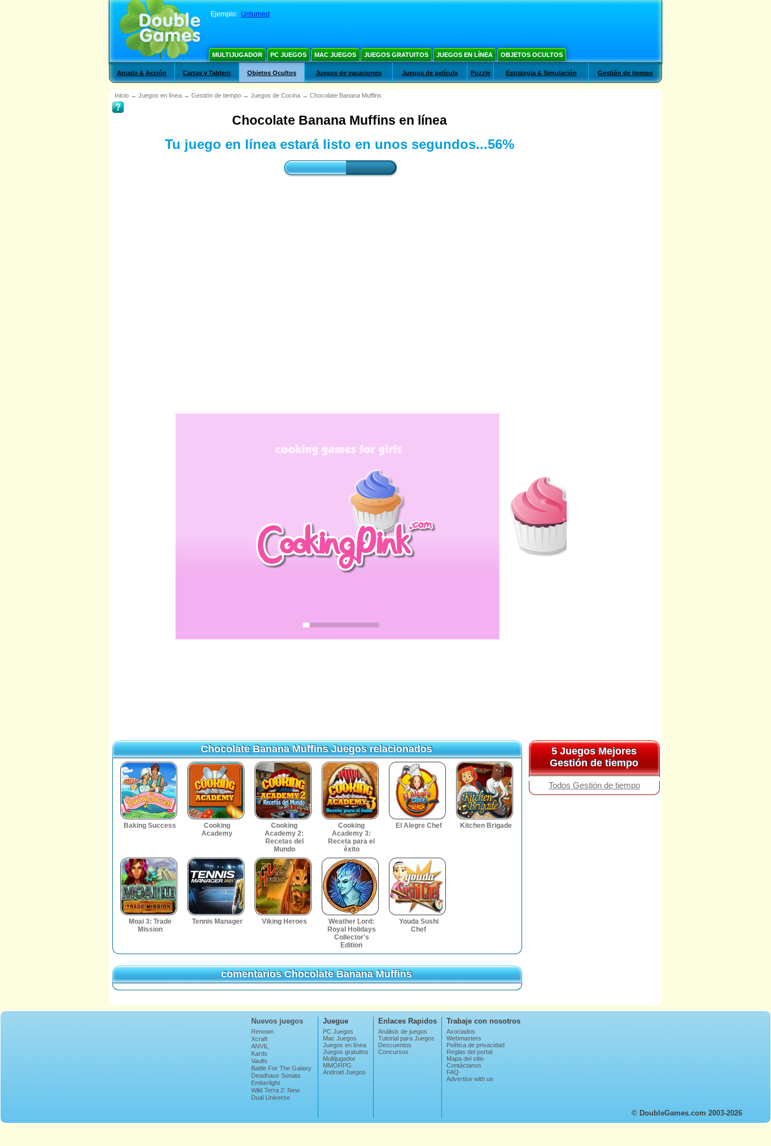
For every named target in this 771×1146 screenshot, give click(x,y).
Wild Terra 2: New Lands (275, 1093)
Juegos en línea (464, 54)
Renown (262, 1031)
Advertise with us (469, 1078)
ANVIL (260, 1046)
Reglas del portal (469, 1051)
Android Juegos (344, 1072)
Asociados (460, 1031)
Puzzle (480, 72)
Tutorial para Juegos (406, 1038)
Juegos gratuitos (396, 54)
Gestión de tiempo (625, 72)
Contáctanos (463, 1065)
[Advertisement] (339, 284)
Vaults (259, 1060)
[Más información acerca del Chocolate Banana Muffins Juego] (118, 99)
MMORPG (337, 1065)
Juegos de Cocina (275, 95)
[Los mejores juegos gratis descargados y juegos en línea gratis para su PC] (160, 31)
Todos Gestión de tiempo (594, 785)
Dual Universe (270, 1097)
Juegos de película (430, 72)
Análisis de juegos (402, 1031)
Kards (259, 1053)
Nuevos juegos (277, 1021)
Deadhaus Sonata (275, 1075)
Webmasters (463, 1038)
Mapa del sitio (465, 1058)
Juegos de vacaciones (349, 72)
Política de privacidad (475, 1045)
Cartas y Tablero (207, 72)
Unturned (255, 14)
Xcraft (259, 1038)
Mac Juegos (335, 54)
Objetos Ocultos (532, 54)
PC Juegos (288, 54)
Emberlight (265, 1082)
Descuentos (394, 1045)
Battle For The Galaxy (281, 1068)
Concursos (393, 1051)
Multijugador (237, 54)
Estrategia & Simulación (541, 72)
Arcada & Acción (142, 72)
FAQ (452, 1072)
